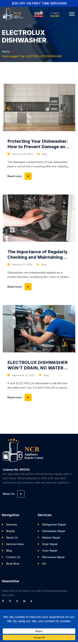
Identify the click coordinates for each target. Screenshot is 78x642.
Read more (39, 175)
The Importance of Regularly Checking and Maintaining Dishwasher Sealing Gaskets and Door (37, 254)
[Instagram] (11, 602)
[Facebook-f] (4, 602)
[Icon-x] (18, 602)
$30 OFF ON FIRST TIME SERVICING (39, 3)
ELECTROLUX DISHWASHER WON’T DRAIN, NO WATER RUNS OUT (37, 365)
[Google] (25, 602)
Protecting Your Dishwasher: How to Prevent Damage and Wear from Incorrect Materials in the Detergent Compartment (37, 144)
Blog (44, 153)
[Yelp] (32, 602)
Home (5, 51)
